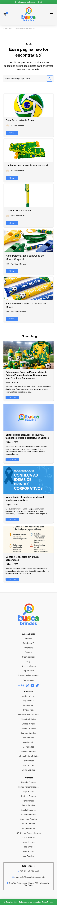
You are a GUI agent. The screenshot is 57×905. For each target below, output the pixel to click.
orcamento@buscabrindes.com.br (29, 877)
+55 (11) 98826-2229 (29, 871)
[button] (51, 14)
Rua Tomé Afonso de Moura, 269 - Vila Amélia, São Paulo (29, 884)
